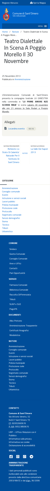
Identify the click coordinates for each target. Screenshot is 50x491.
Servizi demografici (11, 218)
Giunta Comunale (17, 254)
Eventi (5, 194)
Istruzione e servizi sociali (14, 198)
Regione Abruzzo (10, 2)
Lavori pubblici (8, 201)
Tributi (5, 228)
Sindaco (13, 249)
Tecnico (5, 224)
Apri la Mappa (39, 2)
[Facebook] (11, 456)
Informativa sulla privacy (20, 438)
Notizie (15, 31)
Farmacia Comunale (18, 285)
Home (5, 31)
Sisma (5, 221)
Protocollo (7, 211)
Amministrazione (22, 79)
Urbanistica (7, 231)
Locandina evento (21, 128)
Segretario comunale (11, 214)
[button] (40, 26)
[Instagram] (18, 456)
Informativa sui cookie (19, 442)
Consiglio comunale (11, 191)
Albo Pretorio (15, 320)
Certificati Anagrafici (19, 330)
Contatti (13, 268)
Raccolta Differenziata (20, 294)
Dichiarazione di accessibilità (22, 445)
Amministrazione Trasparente (23, 325)
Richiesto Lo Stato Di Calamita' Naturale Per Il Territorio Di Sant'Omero (10, 155)
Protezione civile (10, 208)
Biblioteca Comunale (18, 289)
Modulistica (14, 335)
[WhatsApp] (24, 456)
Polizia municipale (10, 204)
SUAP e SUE (15, 304)
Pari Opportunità (17, 273)
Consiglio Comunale (18, 258)
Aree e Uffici (15, 263)
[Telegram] (31, 456)
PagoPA (13, 309)
